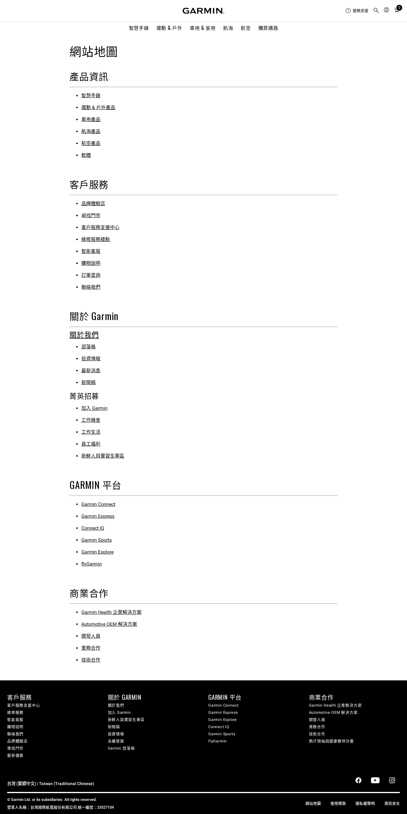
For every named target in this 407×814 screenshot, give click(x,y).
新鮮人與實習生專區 (102, 456)
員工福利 (90, 444)
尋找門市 (90, 215)
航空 (246, 27)
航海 (228, 27)
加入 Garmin (94, 408)
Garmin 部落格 (121, 748)
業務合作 (90, 648)
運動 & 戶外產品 (98, 107)
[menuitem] (357, 10)
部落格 (88, 347)
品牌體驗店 (93, 203)
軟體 (86, 155)
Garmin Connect (98, 504)
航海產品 (90, 131)
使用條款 (338, 803)
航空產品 (90, 143)
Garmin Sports (96, 540)
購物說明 (90, 263)
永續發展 (116, 741)
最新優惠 (15, 755)
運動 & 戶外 (169, 27)
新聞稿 (88, 382)
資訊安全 (392, 803)
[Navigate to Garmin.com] (203, 10)
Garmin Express (97, 516)
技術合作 (90, 660)
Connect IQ (92, 528)
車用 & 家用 (202, 27)
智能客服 (90, 251)
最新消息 (90, 370)
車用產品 (90, 119)
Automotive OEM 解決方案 (109, 624)
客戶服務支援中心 (100, 227)
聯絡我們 (90, 287)
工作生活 (90, 432)
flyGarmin (91, 564)
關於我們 (84, 334)
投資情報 (90, 359)
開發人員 (90, 636)
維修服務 (15, 712)
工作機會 (90, 420)
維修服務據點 (95, 239)
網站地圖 (313, 803)
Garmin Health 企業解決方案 (111, 612)
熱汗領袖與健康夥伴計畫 (331, 741)
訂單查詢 (90, 275)
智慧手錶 (139, 27)
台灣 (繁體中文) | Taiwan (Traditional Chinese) (50, 783)
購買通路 (268, 27)
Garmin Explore (97, 552)
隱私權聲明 (365, 803)
